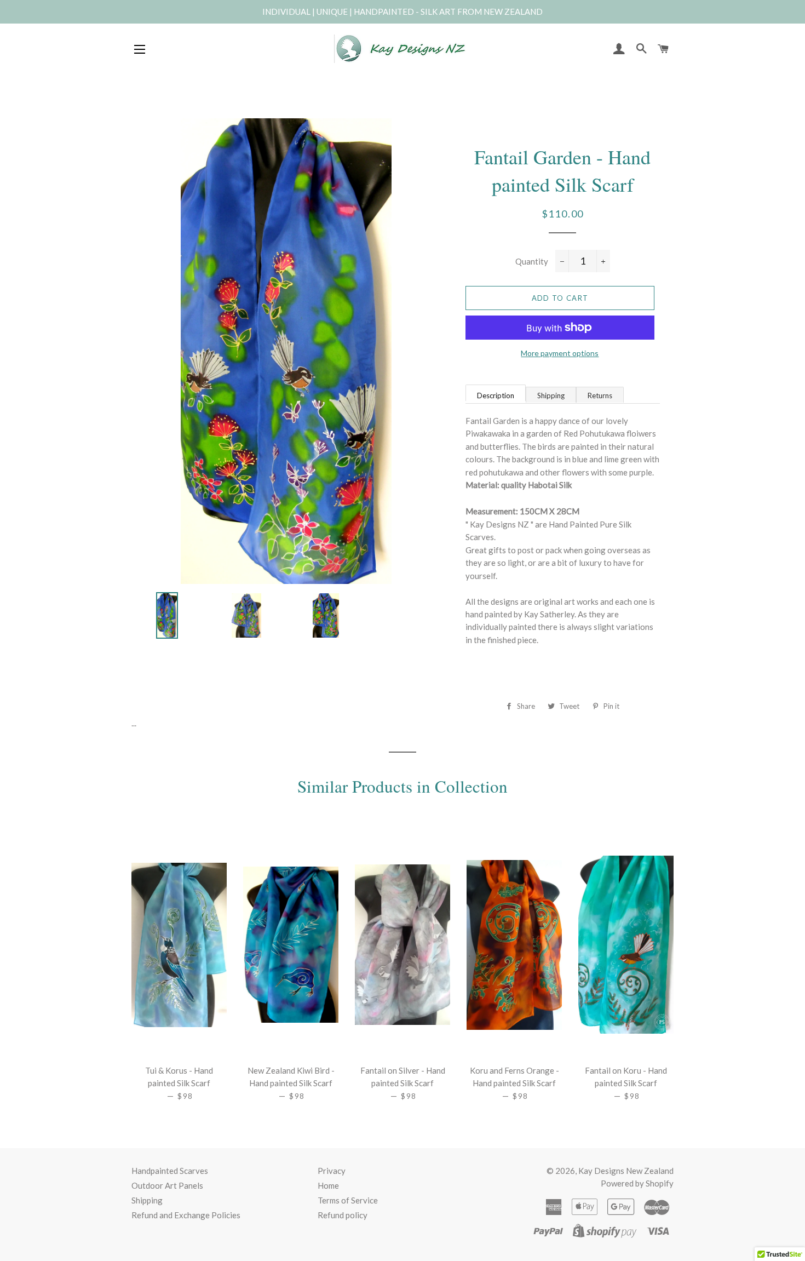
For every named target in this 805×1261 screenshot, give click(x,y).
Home (328, 1185)
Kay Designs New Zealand (626, 1171)
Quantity (531, 261)
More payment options (560, 353)
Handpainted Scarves (169, 1171)
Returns (600, 395)
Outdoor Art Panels (167, 1185)
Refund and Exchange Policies (185, 1215)
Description (495, 395)
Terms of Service (348, 1200)
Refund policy (342, 1215)
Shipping (551, 395)
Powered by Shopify (637, 1183)
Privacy (332, 1171)
